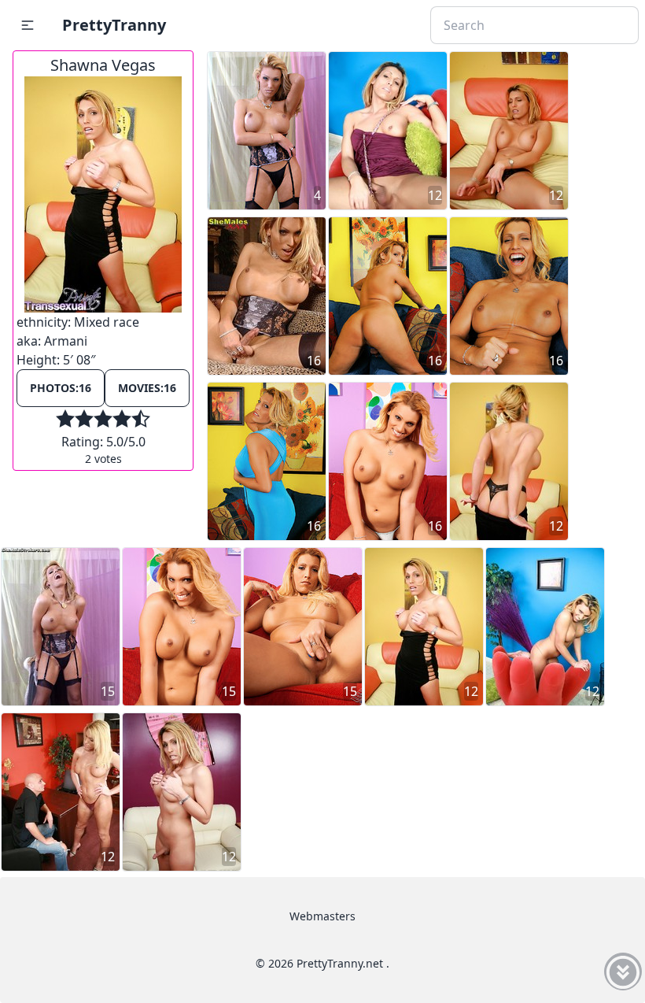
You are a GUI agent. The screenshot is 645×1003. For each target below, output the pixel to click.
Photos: (60, 387)
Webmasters (322, 916)
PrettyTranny (114, 24)
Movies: (147, 387)
